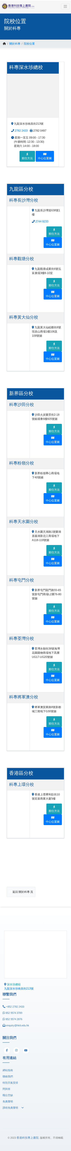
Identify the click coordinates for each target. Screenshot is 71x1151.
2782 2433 (21, 130)
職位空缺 (8, 1095)
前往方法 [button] (27, 158)
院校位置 (29, 43)
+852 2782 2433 (15, 1006)
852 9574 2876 (14, 1019)
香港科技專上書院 (28, 1137)
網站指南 (8, 1070)
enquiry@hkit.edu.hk (17, 1025)
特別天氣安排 (10, 1082)
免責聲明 (8, 1101)
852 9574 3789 (14, 1012)
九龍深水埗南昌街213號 (19, 988)
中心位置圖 (45, 158)
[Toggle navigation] (65, 6)
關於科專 (14, 43)
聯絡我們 (8, 1076)
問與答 (6, 1088)
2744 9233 (41, 221)
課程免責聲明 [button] (11, 1107)
